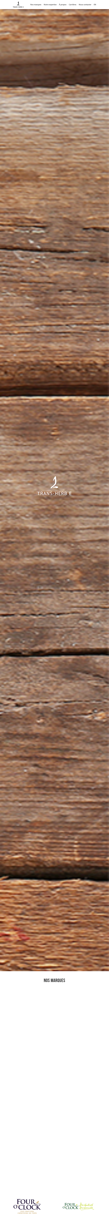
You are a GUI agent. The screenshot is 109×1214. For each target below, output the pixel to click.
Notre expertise (50, 4)
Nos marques (35, 4)
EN (95, 4)
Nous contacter (85, 4)
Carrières (72, 4)
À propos (62, 4)
